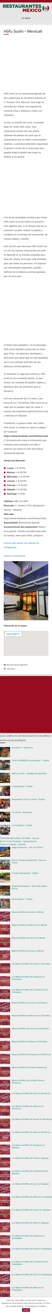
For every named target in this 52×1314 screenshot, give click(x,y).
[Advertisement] (26, 64)
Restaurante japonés (17, 665)
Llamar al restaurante (14, 556)
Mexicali (11, 668)
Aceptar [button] (26, 1310)
